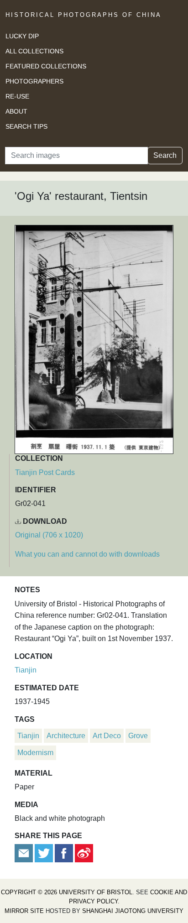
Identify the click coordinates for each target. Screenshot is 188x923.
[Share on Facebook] (64, 852)
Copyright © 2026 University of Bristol (66, 892)
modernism (35, 752)
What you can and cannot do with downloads (87, 554)
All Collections (34, 51)
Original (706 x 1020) (49, 535)
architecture (66, 736)
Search (165, 155)
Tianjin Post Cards (45, 472)
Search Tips (26, 126)
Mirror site (24, 910)
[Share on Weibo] (84, 852)
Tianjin (26, 670)
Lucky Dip (22, 36)
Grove (138, 736)
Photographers (34, 81)
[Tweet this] (45, 852)
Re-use (17, 96)
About (16, 111)
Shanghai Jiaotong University (132, 910)
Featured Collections (45, 66)
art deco (107, 736)
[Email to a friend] (25, 852)
